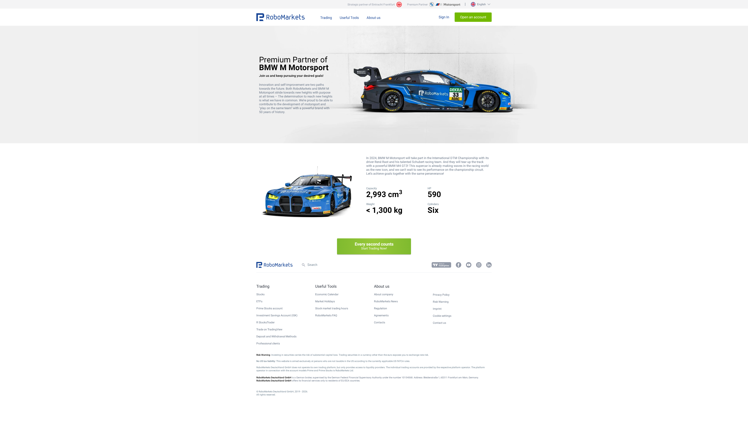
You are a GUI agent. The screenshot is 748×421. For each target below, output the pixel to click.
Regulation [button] (380, 308)
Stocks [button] (260, 294)
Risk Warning (441, 301)
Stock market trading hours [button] (331, 308)
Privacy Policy (441, 294)
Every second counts (374, 246)
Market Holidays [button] (325, 301)
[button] (480, 4)
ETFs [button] (259, 301)
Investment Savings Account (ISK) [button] (276, 315)
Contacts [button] (379, 322)
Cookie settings (442, 315)
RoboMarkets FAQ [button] (326, 315)
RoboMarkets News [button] (386, 301)
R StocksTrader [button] (265, 322)
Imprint (437, 308)
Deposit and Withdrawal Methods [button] (276, 336)
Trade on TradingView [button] (269, 329)
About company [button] (383, 294)
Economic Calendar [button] (327, 294)
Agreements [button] (381, 315)
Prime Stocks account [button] (269, 308)
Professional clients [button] (268, 343)
